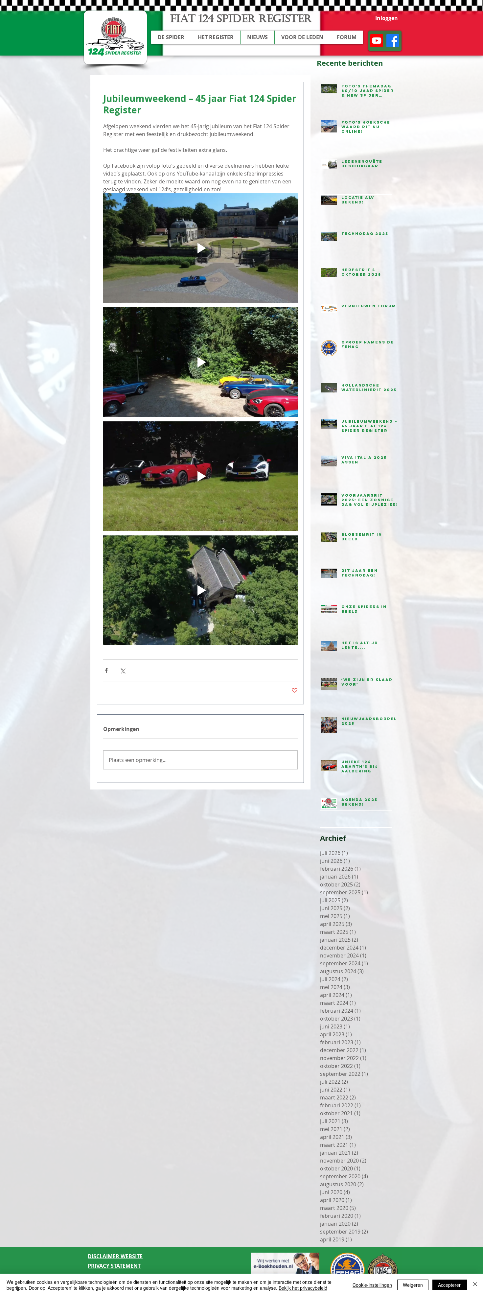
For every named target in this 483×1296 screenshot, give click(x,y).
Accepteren (450, 1285)
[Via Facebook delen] (106, 670)
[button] (171, 37)
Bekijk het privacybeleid (303, 1287)
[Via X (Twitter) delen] (122, 670)
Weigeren (413, 1285)
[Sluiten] (475, 1285)
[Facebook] (392, 40)
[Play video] (200, 248)
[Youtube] (376, 40)
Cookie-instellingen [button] (372, 1285)
